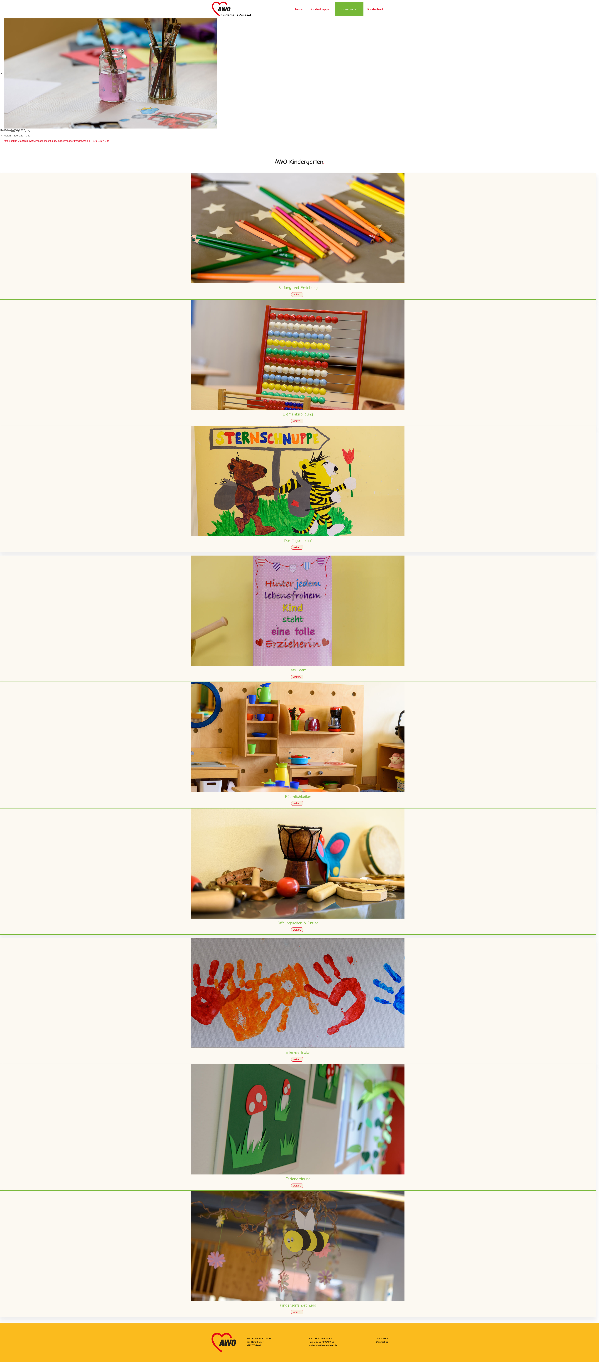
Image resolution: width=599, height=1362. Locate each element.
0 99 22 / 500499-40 (323, 1338)
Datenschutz (382, 1342)
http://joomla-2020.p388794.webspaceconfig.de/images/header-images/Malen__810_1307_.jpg (56, 141)
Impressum (382, 1338)
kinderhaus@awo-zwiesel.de (323, 1345)
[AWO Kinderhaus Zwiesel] (231, 9)
